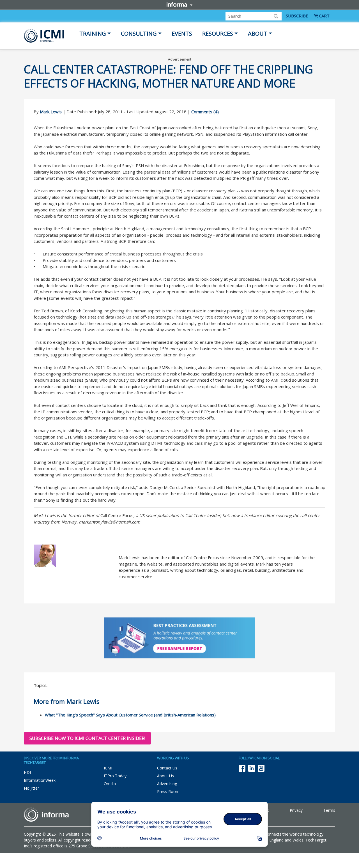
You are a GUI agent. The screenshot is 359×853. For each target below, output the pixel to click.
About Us (165, 775)
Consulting (139, 33)
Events (182, 33)
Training (92, 33)
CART (324, 16)
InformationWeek (40, 780)
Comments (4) (205, 111)
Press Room (168, 791)
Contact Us (167, 768)
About (257, 33)
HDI (27, 772)
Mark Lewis (51, 111)
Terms (329, 810)
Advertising (167, 783)
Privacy (296, 810)
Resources (217, 33)
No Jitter (31, 788)
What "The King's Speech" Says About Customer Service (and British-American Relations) (130, 715)
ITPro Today (115, 775)
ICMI (108, 768)
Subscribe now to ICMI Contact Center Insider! (87, 738)
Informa (179, 4)
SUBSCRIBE (297, 16)
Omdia (110, 783)
